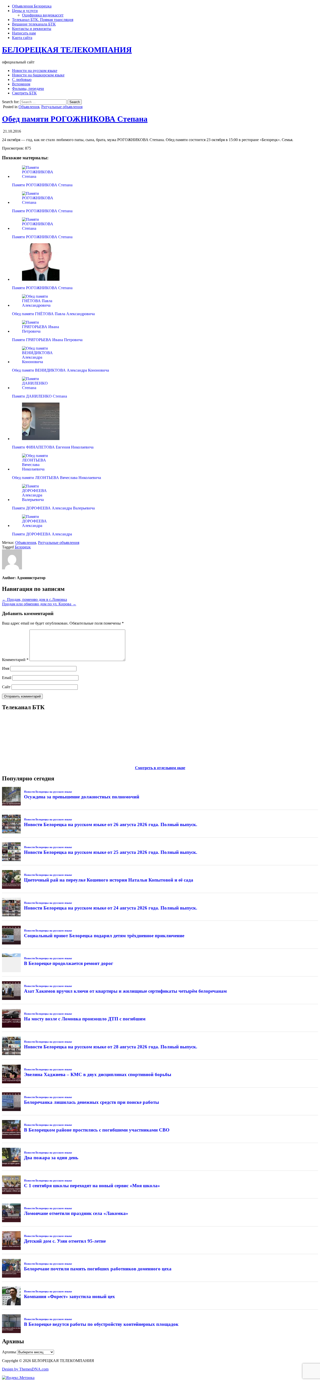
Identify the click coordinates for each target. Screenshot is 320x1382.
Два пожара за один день (51, 1157)
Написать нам (24, 33)
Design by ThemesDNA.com (25, 1369)
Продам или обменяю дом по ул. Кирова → (39, 604)
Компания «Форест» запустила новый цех (69, 1296)
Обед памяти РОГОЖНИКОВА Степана (75, 118)
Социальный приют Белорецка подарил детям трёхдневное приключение (104, 935)
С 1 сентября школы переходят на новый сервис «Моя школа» (92, 1185)
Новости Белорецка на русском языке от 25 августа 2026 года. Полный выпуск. (110, 852)
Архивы (9, 1352)
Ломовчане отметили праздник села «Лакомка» (76, 1213)
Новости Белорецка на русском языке (48, 791)
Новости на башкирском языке (38, 75)
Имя (5, 668)
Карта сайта (22, 37)
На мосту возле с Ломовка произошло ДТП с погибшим (85, 1018)
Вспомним (21, 84)
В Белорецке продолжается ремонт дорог (68, 963)
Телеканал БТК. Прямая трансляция (42, 19)
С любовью (22, 79)
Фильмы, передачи (28, 88)
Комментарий (15, 660)
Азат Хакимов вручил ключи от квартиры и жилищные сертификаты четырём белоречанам (125, 991)
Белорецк (23, 547)
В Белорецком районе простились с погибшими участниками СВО (97, 1130)
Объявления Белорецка (32, 6)
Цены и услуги (25, 10)
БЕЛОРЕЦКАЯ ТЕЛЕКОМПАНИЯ (67, 49)
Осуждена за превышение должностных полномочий (81, 796)
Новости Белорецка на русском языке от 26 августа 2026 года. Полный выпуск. (110, 824)
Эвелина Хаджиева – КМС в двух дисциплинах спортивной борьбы (97, 1074)
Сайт (6, 687)
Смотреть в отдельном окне (160, 768)
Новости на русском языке (34, 70)
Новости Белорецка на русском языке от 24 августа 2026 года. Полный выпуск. (110, 908)
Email (6, 678)
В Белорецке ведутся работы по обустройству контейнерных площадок (101, 1324)
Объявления (28, 107)
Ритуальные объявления (61, 107)
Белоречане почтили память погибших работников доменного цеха (98, 1268)
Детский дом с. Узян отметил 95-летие (65, 1241)
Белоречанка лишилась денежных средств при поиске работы (91, 1102)
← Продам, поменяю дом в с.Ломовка (34, 599)
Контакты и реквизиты (31, 28)
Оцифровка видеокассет (43, 15)
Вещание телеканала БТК (34, 24)
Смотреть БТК (24, 93)
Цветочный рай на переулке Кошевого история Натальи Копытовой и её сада (108, 880)
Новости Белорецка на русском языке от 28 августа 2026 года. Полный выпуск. (110, 1046)
